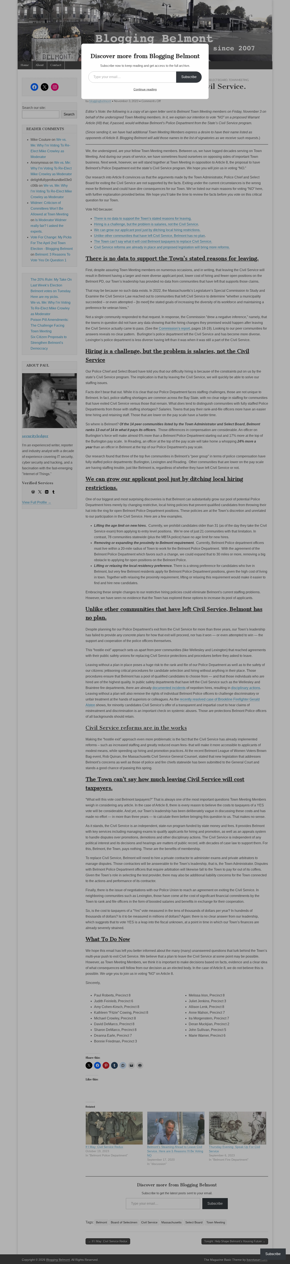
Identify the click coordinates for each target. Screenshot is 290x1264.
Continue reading (145, 89)
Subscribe (189, 77)
